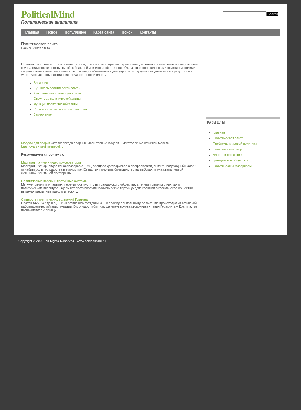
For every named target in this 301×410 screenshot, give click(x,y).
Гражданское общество (230, 160)
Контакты (148, 32)
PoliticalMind (48, 14)
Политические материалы (232, 166)
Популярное (75, 32)
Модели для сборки (35, 143)
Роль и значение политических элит (60, 109)
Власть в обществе (227, 154)
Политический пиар (227, 149)
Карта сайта (103, 32)
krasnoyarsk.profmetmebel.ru (42, 146)
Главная (32, 32)
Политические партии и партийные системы (54, 181)
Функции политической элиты (56, 104)
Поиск (127, 32)
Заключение (43, 114)
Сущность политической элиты (57, 88)
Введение (41, 82)
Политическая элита (228, 138)
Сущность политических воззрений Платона (54, 199)
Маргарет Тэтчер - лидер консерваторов (51, 162)
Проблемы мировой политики (235, 143)
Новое (51, 32)
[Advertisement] (90, 132)
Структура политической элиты (57, 98)
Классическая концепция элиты (57, 93)
